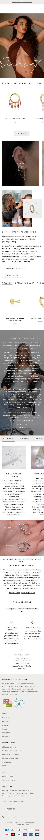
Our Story (6, 718)
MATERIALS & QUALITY (16, 268)
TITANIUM (7, 283)
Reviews (5, 721)
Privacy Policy (7, 776)
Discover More (14, 592)
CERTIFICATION (12, 275)
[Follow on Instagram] (3, 817)
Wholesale (6, 733)
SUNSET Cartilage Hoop (15, 118)
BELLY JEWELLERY (24, 83)
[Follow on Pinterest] (9, 817)
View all (22, 133)
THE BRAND (24, 438)
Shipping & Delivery (10, 747)
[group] (22, 45)
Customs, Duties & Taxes (12, 751)
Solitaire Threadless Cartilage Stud (15, 319)
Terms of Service (8, 780)
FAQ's (4, 766)
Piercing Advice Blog (10, 758)
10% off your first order (22, 2)
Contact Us (6, 762)
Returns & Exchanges (10, 754)
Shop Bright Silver (28, 592)
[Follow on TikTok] (15, 817)
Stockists (5, 736)
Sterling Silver (24, 283)
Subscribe (10, 809)
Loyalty (5, 725)
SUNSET (6, 83)
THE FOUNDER (8, 438)
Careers (5, 729)
